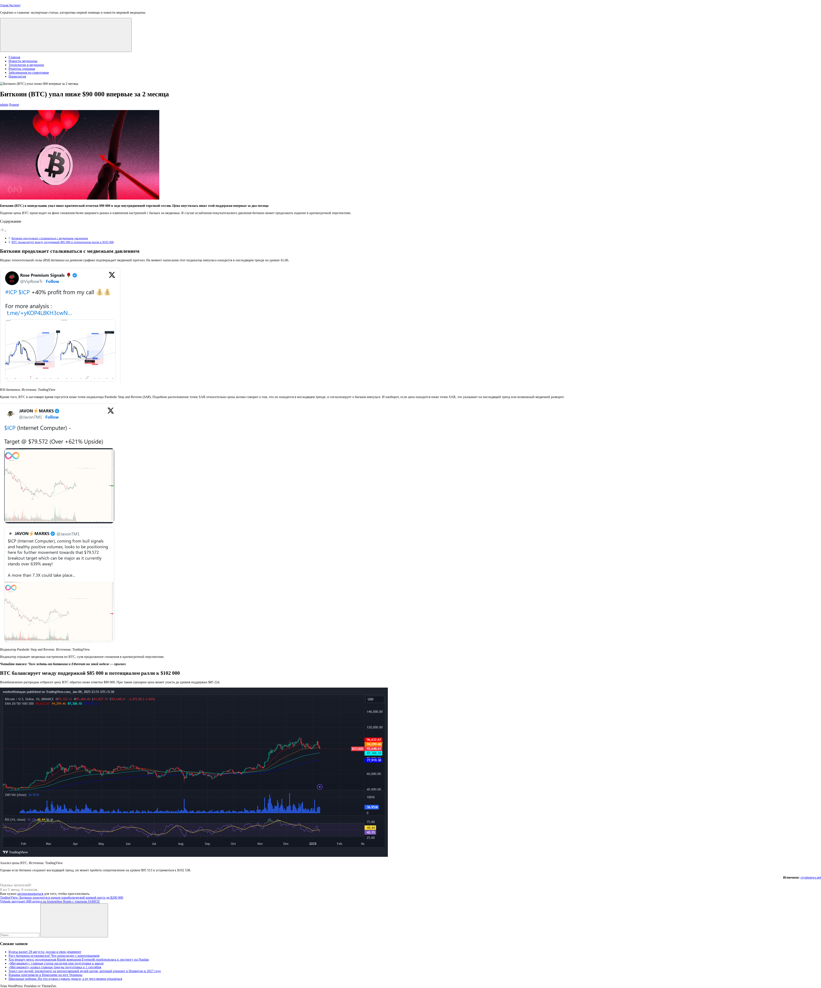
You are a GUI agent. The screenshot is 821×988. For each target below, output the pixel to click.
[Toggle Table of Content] (3, 231)
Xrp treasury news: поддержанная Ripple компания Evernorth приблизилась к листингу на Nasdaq (79, 959)
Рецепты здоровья (22, 69)
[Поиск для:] (20, 935)
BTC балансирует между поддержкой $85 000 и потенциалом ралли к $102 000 (63, 242)
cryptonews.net (810, 877)
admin (4, 104)
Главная (14, 57)
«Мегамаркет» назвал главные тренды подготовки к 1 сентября (55, 967)
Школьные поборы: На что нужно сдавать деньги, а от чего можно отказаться (65, 979)
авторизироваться (30, 893)
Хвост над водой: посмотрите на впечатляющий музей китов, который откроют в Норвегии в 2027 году (85, 971)
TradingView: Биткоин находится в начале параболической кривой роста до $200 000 (61, 897)
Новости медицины (23, 61)
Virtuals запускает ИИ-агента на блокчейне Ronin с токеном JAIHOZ (50, 901)
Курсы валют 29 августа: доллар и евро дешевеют (45, 952)
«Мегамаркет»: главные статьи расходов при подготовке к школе (56, 963)
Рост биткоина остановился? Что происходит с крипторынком (54, 955)
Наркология (17, 76)
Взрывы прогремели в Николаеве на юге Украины (45, 975)
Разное (14, 104)
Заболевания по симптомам (29, 72)
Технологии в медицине (26, 65)
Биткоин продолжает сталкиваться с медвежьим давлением (50, 238)
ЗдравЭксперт (10, 5)
